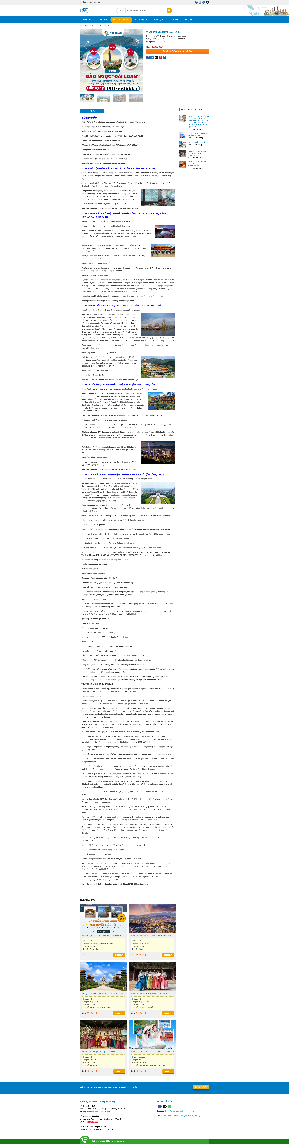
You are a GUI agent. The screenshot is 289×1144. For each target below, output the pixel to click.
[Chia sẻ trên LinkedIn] (164, 57)
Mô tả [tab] (92, 111)
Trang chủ (88, 20)
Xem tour (119, 955)
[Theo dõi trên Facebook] (196, 2)
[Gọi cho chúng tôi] (169, 1106)
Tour (91, 25)
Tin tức (188, 20)
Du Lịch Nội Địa (142, 20)
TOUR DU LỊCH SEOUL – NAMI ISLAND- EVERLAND (151, 936)
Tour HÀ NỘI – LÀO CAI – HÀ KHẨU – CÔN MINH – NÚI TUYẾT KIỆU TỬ (102, 936)
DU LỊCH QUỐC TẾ (120, 20)
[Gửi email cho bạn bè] (156, 57)
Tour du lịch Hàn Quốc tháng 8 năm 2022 (98, 1052)
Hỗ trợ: (107, 1141)
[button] (83, 89)
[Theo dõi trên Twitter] (203, 2)
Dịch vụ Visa (160, 20)
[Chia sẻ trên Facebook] (148, 57)
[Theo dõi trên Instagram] (200, 2)
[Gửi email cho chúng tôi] (207, 2)
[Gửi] (169, 10)
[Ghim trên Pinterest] (160, 57)
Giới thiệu (103, 20)
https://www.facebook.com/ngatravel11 (181, 1111)
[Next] (138, 56)
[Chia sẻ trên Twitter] (152, 57)
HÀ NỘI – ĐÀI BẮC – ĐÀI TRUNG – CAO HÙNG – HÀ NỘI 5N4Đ (102, 994)
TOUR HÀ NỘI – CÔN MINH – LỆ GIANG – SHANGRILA (152, 1052)
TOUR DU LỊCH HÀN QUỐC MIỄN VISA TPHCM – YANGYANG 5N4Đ (150, 994)
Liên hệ (176, 20)
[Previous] (84, 56)
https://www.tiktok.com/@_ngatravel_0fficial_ (181, 1116)
